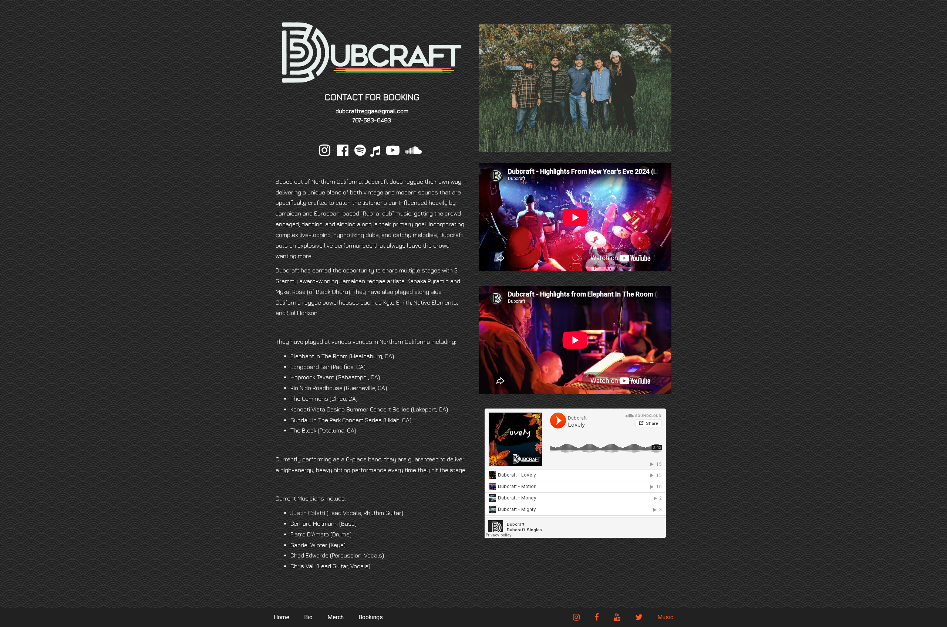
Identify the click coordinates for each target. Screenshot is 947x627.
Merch (335, 617)
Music (665, 617)
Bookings (370, 617)
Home (281, 617)
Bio (308, 617)
